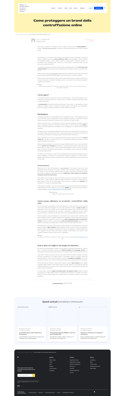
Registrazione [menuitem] (98, 8)
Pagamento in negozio (75, 362)
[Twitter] (65, 284)
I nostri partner (52, 368)
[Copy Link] (71, 284)
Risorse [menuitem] (76, 8)
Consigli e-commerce (40, 41)
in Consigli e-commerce (24, 330)
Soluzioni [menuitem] (53, 8)
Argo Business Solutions (49, 48)
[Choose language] (104, 8)
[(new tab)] (17, 386)
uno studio (54, 73)
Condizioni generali (32, 392)
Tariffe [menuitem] (70, 8)
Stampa (51, 366)
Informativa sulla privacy (25, 381)
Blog (91, 362)
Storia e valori (52, 360)
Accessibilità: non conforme (68, 392)
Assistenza (92, 360)
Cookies (58, 392)
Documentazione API (95, 366)
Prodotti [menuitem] (60, 8)
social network (65, 168)
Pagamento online (74, 360)
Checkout (72, 368)
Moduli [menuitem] (66, 8)
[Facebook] (67, 284)
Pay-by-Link (72, 366)
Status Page (93, 368)
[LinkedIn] (69, 284)
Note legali (40, 392)
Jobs (50, 364)
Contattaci (51, 370)
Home (18, 352)
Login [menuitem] (90, 8)
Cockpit (72, 372)
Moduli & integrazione (75, 364)
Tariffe (50, 362)
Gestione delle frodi (74, 370)
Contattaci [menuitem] (83, 8)
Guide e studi (93, 364)
